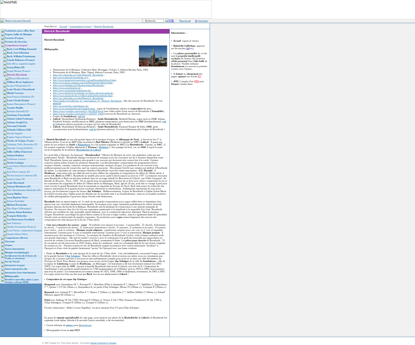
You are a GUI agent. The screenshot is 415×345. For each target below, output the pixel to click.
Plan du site (185, 20)
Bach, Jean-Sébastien (18, 52)
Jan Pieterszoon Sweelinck (20, 219)
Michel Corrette (15, 93)
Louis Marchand (15, 182)
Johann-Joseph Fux (17, 122)
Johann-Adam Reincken (19, 212)
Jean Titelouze (14, 223)
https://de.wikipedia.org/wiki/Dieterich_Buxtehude (78, 75)
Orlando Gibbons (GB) (19, 129)
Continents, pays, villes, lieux (20, 30)
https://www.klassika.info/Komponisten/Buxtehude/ (78, 85)
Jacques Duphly (15, 107)
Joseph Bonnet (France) (18, 71)
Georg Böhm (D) (15, 67)
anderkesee (86, 325)
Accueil (63, 26)
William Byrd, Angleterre (20, 82)
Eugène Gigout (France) (19, 137)
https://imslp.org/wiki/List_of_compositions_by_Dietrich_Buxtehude (87, 100)
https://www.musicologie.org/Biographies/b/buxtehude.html (82, 95)
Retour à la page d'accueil (18, 20)
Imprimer (203, 20)
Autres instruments (14, 248)
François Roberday (17, 215)
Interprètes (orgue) (15, 265)
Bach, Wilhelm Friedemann (21, 56)
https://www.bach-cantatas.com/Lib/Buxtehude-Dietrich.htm (83, 82)
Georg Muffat (14, 193)
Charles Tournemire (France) (21, 226)
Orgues (8, 245)
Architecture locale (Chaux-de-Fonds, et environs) (21, 257)
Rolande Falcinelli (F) (18, 111)
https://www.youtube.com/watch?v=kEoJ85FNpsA (78, 111)
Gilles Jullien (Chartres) (19, 151)
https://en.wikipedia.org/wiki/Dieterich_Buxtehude (78, 98)
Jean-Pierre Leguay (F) (18, 171)
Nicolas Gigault (14, 133)
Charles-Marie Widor (17, 234)
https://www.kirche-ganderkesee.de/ (70, 106)
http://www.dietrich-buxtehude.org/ (70, 77)
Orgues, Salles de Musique (18, 34)
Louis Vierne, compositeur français (24, 230)
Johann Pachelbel (15, 201)
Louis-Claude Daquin (18, 100)
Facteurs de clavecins (16, 41)
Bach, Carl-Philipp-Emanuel (21, 49)
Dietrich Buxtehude (103, 26)
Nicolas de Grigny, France (20, 140)
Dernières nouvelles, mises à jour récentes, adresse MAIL (22, 280)
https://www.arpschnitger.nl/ (67, 88)
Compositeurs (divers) (16, 237)
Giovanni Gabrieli (16, 126)
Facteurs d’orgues (14, 38)
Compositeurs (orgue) (80, 26)
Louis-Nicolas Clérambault (21, 89)
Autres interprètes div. (16, 269)
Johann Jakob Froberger (20, 118)
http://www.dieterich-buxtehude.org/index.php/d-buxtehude (83, 93)
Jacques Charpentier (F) (18, 85)
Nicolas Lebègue (15, 162)
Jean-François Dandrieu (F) (20, 96)
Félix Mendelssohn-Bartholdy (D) (24, 190)
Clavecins (10, 241)
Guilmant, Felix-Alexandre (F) (22, 144)
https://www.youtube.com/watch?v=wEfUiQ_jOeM (78, 113)
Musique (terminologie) (17, 252)
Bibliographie (12, 276)
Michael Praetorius (17, 204)
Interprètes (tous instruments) (20, 272)
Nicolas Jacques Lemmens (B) (22, 175)
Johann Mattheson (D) (18, 186)
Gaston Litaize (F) (16, 179)
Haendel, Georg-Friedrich (20, 148)
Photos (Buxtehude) (19, 78)
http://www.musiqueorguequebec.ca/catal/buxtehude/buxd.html (84, 80)
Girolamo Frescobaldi (18, 115)
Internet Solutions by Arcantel (103, 343)
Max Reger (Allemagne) (19, 208)
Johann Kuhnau (15, 155)
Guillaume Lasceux (16, 159)
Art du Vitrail (12, 261)
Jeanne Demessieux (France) (21, 104)
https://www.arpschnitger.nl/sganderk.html (74, 108)
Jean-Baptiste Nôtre (17, 197)
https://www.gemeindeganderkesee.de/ (72, 90)
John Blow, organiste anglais (21, 63)
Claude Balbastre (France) (21, 60)
